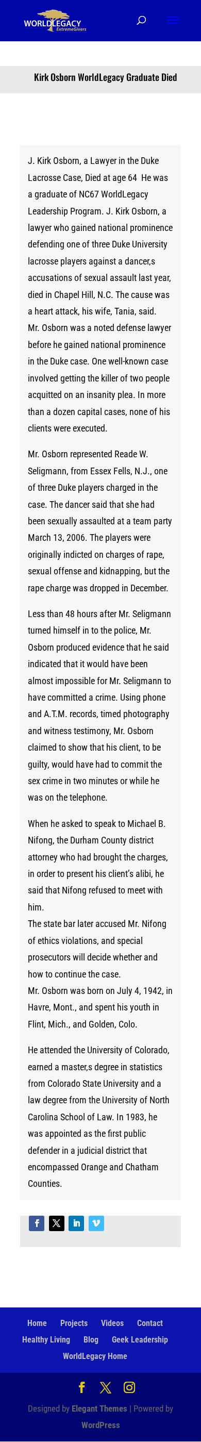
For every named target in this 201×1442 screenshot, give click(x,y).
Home (37, 1323)
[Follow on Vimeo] (96, 1223)
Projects (74, 1323)
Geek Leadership (140, 1340)
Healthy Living (46, 1340)
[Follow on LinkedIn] (76, 1223)
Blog (90, 1340)
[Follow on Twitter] (56, 1223)
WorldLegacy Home (95, 1356)
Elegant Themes (99, 1408)
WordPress (100, 1425)
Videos (112, 1323)
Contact (150, 1323)
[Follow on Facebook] (36, 1223)
